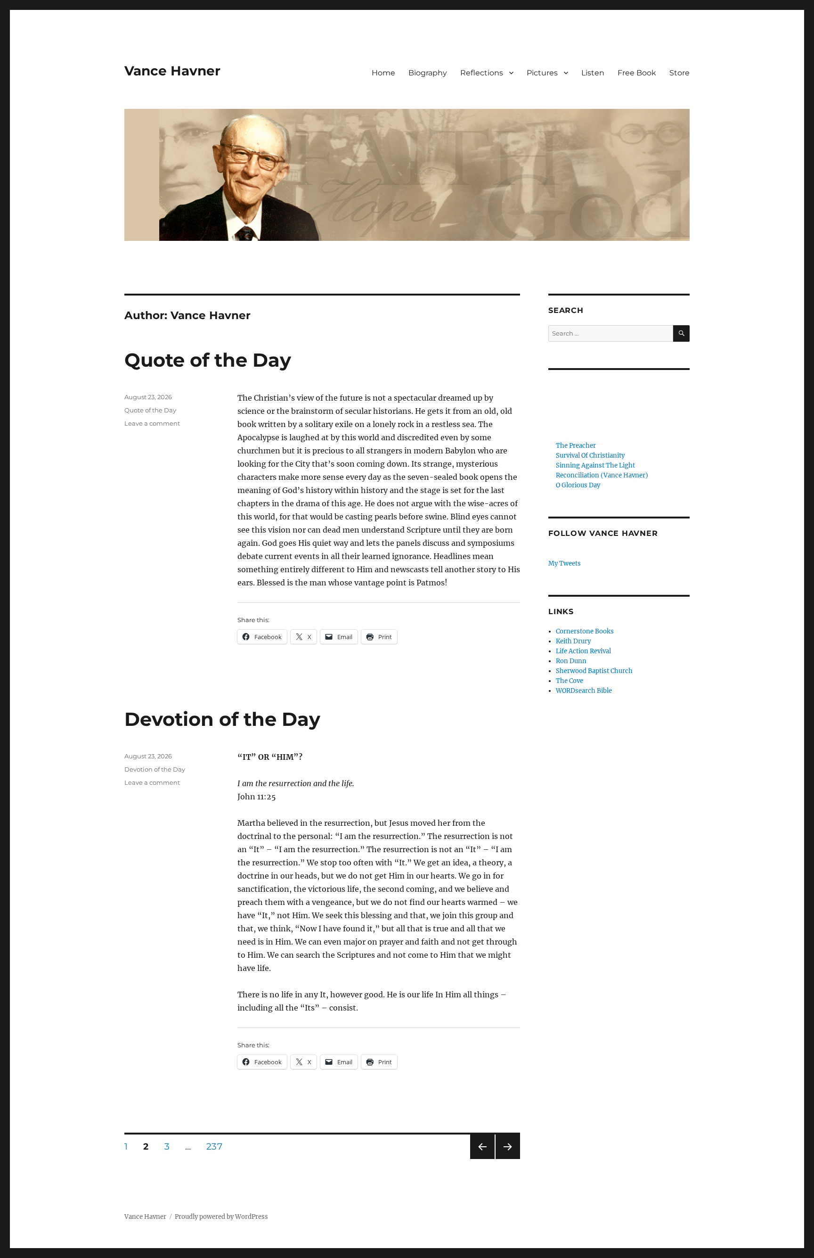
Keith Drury (573, 641)
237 (217, 1146)
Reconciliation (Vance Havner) (602, 475)
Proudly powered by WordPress (221, 1217)
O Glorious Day (578, 485)
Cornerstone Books (585, 631)
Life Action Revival (583, 651)
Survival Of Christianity (590, 456)
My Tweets (564, 563)
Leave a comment (152, 423)
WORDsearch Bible (584, 691)
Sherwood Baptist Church (594, 671)
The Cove (569, 681)
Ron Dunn (571, 661)
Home (383, 72)
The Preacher (576, 446)
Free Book (637, 72)
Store (679, 72)
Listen (592, 72)
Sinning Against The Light (595, 465)
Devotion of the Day (222, 719)
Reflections (481, 72)
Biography (427, 72)
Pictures (542, 72)
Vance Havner (172, 71)
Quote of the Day (207, 359)
